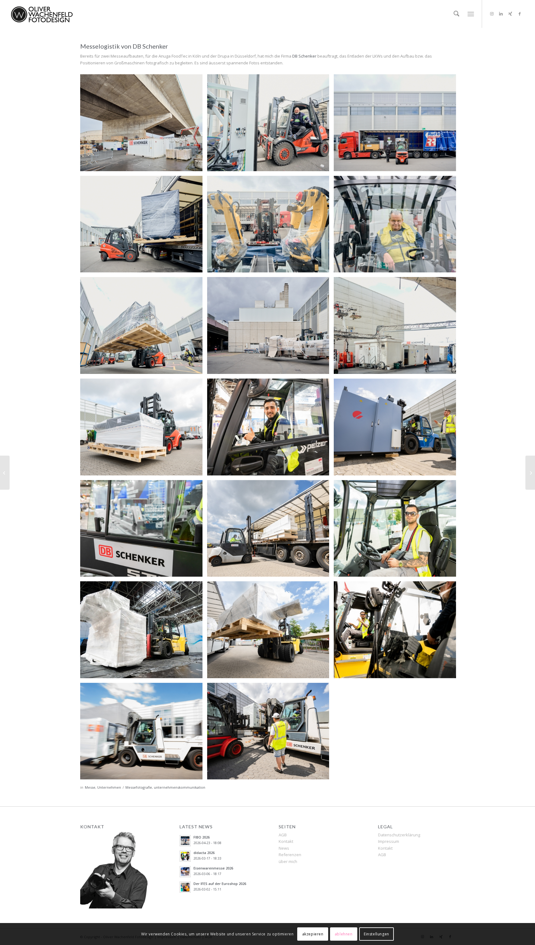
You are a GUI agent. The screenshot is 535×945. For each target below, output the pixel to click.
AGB (283, 835)
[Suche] (456, 14)
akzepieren (313, 934)
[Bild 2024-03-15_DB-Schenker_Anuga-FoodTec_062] (270, 328)
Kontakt (286, 841)
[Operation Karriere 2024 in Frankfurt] (530, 473)
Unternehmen (109, 787)
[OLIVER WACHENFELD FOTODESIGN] (42, 14)
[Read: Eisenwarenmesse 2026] (185, 871)
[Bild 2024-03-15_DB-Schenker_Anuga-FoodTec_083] (143, 125)
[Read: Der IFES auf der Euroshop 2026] (185, 887)
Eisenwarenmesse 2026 (213, 868)
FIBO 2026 (202, 837)
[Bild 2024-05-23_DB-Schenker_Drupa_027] (143, 531)
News (284, 848)
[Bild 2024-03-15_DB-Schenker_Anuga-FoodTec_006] (270, 125)
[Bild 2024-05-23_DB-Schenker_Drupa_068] (270, 733)
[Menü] (471, 14)
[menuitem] (456, 14)
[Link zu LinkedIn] (501, 13)
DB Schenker (304, 56)
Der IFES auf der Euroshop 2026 (220, 883)
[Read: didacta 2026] (185, 856)
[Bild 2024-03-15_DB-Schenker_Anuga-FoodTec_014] (397, 125)
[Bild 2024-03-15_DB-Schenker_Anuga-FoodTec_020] (143, 226)
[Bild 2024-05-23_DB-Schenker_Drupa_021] (397, 429)
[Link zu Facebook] (519, 13)
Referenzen (290, 854)
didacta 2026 (204, 852)
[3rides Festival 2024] (5, 473)
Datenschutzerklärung (399, 835)
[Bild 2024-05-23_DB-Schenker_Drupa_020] (270, 429)
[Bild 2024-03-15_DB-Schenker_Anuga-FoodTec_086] (397, 328)
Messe (90, 787)
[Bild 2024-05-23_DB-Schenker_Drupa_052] (270, 632)
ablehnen (344, 934)
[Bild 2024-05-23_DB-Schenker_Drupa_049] (143, 632)
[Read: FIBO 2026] (185, 840)
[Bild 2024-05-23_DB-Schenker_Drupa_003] (143, 429)
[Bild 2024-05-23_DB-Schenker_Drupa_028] (270, 531)
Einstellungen (376, 934)
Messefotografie (138, 787)
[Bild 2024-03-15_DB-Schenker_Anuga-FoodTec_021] (270, 226)
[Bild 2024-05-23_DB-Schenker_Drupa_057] (143, 733)
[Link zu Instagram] (491, 13)
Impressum (388, 841)
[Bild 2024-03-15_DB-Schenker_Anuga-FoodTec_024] (397, 226)
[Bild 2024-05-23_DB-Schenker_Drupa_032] (397, 531)
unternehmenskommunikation (179, 787)
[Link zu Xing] (510, 13)
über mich (288, 861)
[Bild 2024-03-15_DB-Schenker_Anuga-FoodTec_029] (143, 328)
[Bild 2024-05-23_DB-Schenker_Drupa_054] (397, 632)
